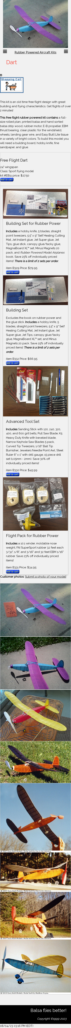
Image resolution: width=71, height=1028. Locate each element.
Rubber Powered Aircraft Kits (35, 52)
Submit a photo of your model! (45, 576)
